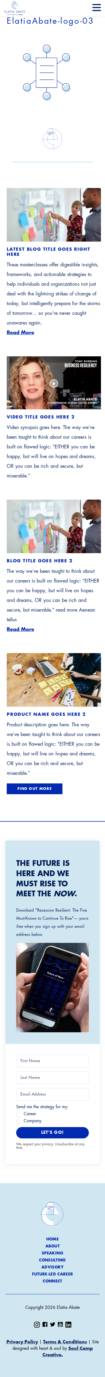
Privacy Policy (22, 1342)
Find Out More (35, 788)
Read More (20, 332)
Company (32, 1121)
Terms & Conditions (65, 1342)
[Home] (15, 8)
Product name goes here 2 (46, 714)
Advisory (52, 1267)
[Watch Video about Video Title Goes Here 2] (54, 382)
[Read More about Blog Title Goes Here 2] (54, 526)
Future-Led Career (52, 1274)
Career (30, 1114)
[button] (52, 988)
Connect (52, 1281)
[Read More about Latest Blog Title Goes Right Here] (54, 215)
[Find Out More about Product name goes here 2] (54, 680)
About (53, 1246)
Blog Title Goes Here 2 (40, 561)
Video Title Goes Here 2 (41, 417)
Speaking (52, 1253)
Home (52, 1239)
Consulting (52, 1260)
